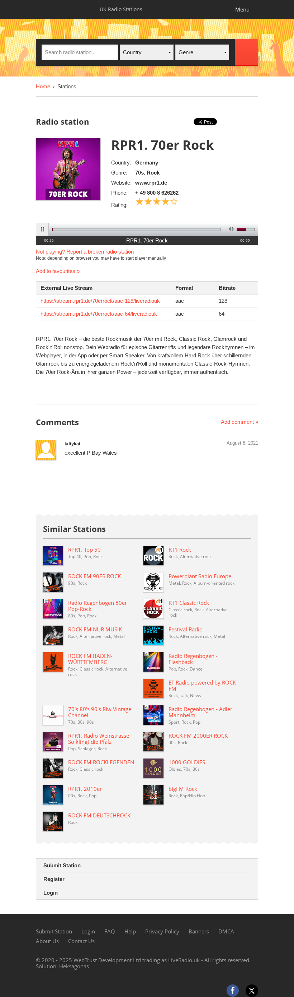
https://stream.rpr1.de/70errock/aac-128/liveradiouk (100, 301)
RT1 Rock (180, 549)
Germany (146, 162)
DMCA (226, 931)
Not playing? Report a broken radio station (85, 252)
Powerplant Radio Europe (200, 576)
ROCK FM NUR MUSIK (95, 629)
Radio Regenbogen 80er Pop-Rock (97, 605)
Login (50, 893)
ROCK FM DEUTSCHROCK (99, 815)
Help (130, 931)
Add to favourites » (58, 271)
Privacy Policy (162, 931)
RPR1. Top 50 (84, 549)
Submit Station (62, 865)
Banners (199, 931)
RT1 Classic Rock (189, 602)
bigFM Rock (183, 788)
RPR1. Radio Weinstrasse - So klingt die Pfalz (100, 738)
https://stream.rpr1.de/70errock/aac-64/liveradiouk (99, 314)
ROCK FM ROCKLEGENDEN (101, 762)
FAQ (109, 931)
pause (42, 229)
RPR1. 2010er (85, 788)
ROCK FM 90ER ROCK (94, 576)
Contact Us (81, 941)
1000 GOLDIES (187, 762)
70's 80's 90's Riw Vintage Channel (99, 712)
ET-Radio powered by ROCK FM (202, 685)
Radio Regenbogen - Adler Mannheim (200, 712)
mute (230, 229)
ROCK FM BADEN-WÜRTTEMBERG (90, 659)
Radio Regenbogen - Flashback (193, 659)
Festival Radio (186, 629)
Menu (242, 9)
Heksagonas (74, 966)
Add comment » (239, 422)
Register (54, 879)
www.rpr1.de (151, 183)
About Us (47, 941)
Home (43, 86)
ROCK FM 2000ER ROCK (198, 735)
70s (139, 173)
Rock (153, 173)
